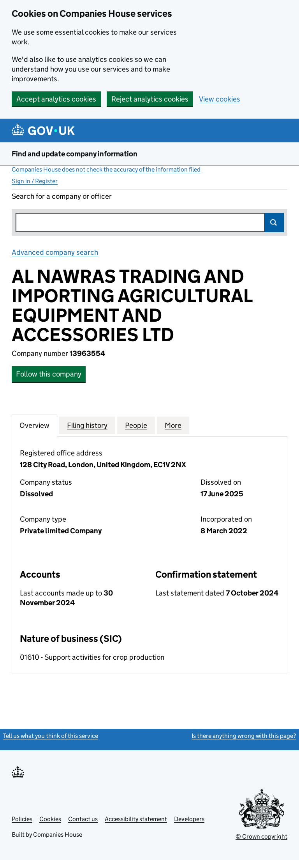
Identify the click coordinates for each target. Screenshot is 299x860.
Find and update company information (74, 153)
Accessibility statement (136, 819)
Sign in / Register (35, 181)
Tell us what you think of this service (50, 735)
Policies (22, 819)
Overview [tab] (34, 425)
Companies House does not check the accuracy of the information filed (106, 169)
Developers (189, 819)
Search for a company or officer (62, 196)
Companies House (57, 834)
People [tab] (136, 425)
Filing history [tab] (87, 425)
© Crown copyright (261, 836)
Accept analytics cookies (56, 99)
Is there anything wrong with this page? (244, 735)
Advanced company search (55, 252)
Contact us (83, 819)
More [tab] (173, 425)
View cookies (219, 99)
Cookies (50, 819)
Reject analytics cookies (149, 99)
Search (274, 222)
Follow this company (48, 374)
